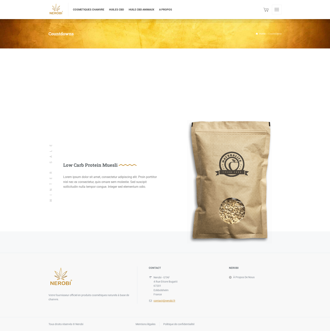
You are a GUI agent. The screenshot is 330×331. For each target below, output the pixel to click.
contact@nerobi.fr (164, 300)
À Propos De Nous (244, 277)
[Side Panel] (276, 9)
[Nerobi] (56, 9)
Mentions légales (145, 324)
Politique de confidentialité (178, 324)
